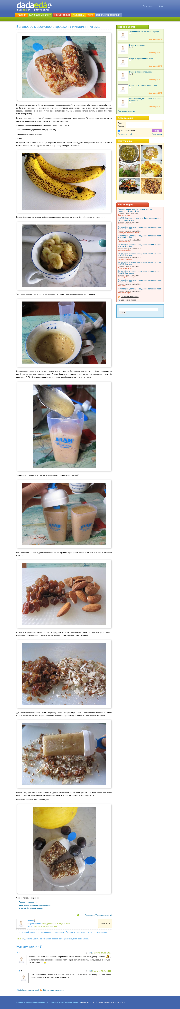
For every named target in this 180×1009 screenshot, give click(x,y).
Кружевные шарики (125, 224)
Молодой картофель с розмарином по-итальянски (43, 932)
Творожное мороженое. (28, 902)
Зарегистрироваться (108, 14)
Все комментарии (128, 300)
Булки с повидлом (137, 45)
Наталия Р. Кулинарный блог (45, 926)
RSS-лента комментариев (53, 990)
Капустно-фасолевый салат (141, 58)
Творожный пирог (124, 293)
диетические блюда (42, 939)
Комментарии (62, 14)
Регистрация (148, 6)
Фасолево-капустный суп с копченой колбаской (144, 100)
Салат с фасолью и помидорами (143, 85)
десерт (55, 939)
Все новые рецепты (126, 111)
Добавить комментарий (29, 990)
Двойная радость (124, 241)
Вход (160, 6)
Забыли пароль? (125, 134)
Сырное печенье (124, 215)
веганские (77, 939)
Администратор (123, 213)
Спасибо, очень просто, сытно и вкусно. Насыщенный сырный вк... (135, 210)
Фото (90, 14)
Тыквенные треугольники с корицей (144, 31)
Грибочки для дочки (125, 268)
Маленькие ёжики (124, 250)
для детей (28, 939)
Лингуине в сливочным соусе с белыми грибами (86, 932)
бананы (86, 939)
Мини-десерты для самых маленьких (34, 905)
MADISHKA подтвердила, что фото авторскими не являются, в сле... (139, 219)
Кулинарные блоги (40, 14)
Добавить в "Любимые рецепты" (98, 915)
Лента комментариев (130, 297)
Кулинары (78, 14)
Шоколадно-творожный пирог (128, 232)
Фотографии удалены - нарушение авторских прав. (140, 289)
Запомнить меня (128, 130)
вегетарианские (65, 939)
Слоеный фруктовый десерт (31, 908)
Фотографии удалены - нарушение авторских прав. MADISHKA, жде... (140, 228)
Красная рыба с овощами (127, 277)
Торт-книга (122, 286)
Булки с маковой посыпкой (140, 72)
